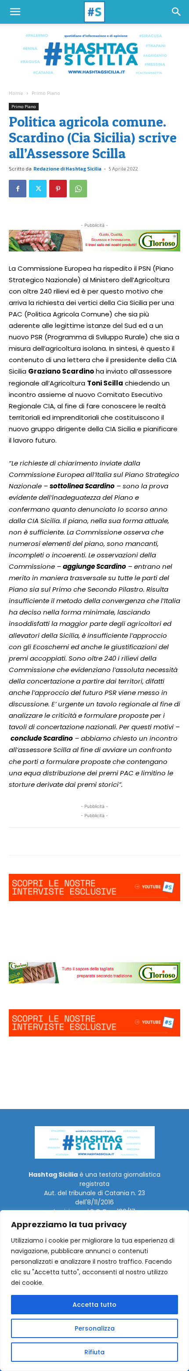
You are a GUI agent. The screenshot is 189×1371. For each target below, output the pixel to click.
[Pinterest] (58, 188)
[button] (15, 12)
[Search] (176, 12)
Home (16, 93)
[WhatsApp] (78, 188)
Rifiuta (94, 1352)
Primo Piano (46, 93)
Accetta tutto (94, 1304)
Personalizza (95, 1328)
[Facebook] (17, 188)
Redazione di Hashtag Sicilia (67, 168)
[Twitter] (38, 188)
